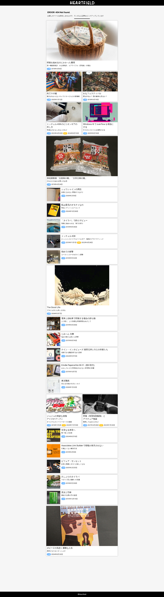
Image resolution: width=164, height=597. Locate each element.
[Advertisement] (82, 571)
